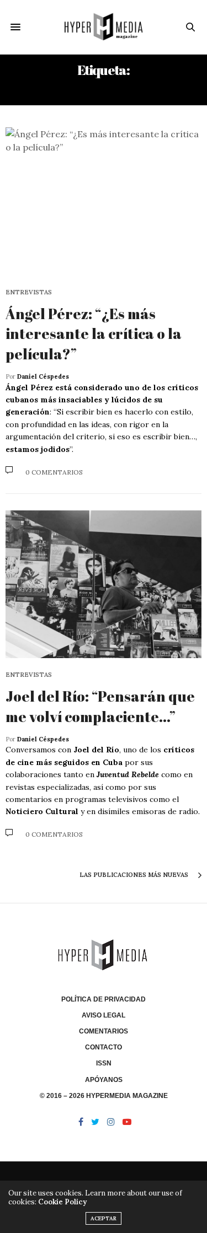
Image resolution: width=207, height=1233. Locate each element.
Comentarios (103, 1031)
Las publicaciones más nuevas (134, 875)
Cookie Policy (62, 1202)
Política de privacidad (103, 999)
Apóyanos (104, 1080)
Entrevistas (29, 292)
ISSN (104, 1063)
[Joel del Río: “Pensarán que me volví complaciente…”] (103, 584)
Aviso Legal (103, 1015)
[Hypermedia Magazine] (103, 27)
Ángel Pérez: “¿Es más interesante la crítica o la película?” (94, 334)
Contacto (103, 1047)
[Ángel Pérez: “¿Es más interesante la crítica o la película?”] (103, 201)
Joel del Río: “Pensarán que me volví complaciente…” (100, 706)
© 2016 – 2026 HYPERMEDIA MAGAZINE (104, 1096)
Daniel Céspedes (43, 376)
